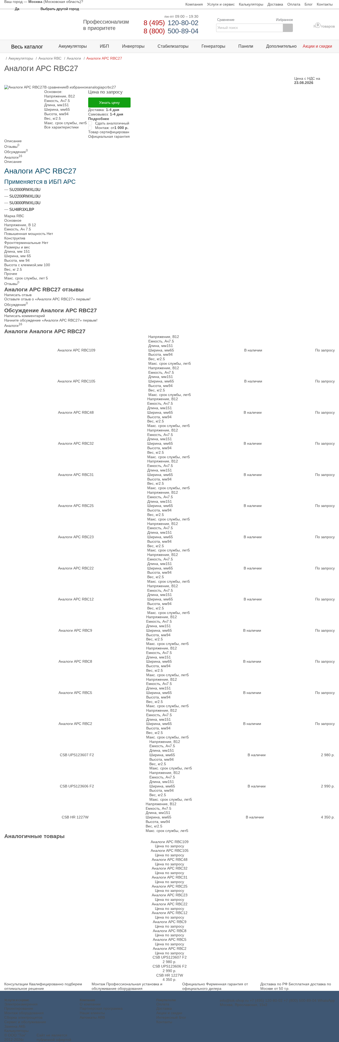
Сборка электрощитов (23, 1017)
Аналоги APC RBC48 (76, 412)
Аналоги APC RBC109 (76, 350)
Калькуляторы (16, 1030)
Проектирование (18, 1008)
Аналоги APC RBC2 (75, 724)
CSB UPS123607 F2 (77, 755)
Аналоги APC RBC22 (76, 568)
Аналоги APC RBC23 (76, 537)
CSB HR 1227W (75, 817)
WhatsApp (326, 1000)
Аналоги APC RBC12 (76, 599)
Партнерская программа (101, 1008)
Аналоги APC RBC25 (76, 506)
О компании (90, 1004)
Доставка (164, 1008)
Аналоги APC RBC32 (76, 443)
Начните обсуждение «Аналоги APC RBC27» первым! (50, 320)
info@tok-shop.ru (234, 1000)
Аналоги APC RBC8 (75, 661)
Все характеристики (61, 127)
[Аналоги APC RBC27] (24, 87)
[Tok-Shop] (41, 25)
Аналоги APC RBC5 (75, 693)
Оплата (162, 1004)
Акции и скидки (169, 1013)
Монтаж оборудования (24, 1013)
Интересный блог (171, 1017)
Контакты (164, 1022)
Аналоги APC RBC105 (76, 381)
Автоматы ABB (92, 1017)
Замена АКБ (14, 1026)
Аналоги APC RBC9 (75, 630)
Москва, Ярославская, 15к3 (243, 1005)
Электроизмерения (21, 1004)
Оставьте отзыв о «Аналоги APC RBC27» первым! (47, 299)
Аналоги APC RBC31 (76, 475)
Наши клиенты (92, 1013)
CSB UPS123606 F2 (77, 786)
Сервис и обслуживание (25, 1022)
